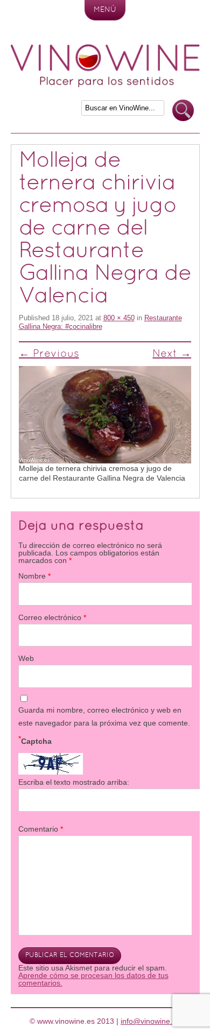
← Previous (49, 354)
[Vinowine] (105, 84)
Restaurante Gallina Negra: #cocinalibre (100, 322)
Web (26, 658)
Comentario (40, 829)
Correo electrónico (52, 617)
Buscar (183, 110)
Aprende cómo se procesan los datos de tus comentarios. (93, 979)
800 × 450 (119, 318)
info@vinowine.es (150, 1021)
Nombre (34, 576)
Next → (171, 354)
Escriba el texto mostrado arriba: (73, 782)
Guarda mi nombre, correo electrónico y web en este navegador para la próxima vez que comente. (104, 716)
